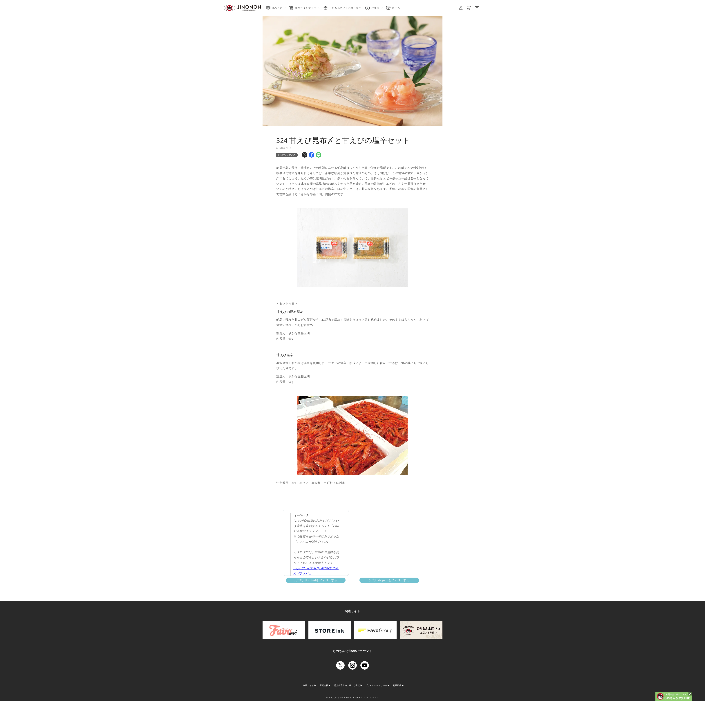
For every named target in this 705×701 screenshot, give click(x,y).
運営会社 (324, 685)
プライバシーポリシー (377, 685)
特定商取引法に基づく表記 (347, 685)
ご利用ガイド (307, 685)
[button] (276, 8)
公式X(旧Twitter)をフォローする (315, 580)
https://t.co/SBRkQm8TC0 (310, 568)
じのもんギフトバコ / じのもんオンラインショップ (356, 697)
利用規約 (397, 685)
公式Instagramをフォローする (389, 580)
